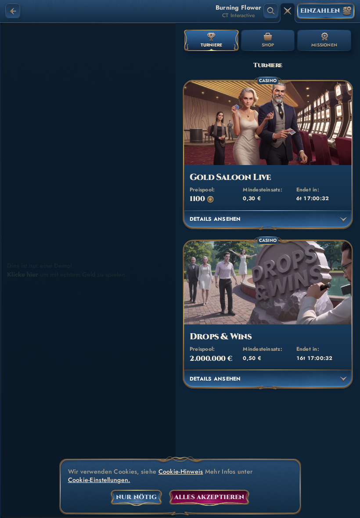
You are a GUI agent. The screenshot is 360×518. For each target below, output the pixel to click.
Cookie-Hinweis (180, 472)
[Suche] (270, 11)
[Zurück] (12, 11)
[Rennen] (287, 11)
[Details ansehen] (343, 219)
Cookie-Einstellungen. (99, 480)
